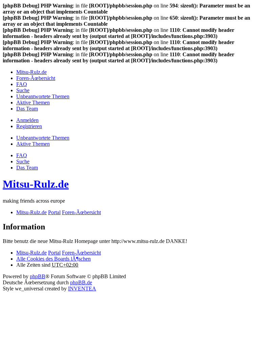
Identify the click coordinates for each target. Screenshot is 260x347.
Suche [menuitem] (22, 90)
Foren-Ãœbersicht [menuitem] (35, 78)
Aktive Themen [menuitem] (33, 102)
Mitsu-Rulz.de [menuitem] (31, 72)
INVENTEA (82, 288)
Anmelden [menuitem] (27, 120)
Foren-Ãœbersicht (81, 253)
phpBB (37, 276)
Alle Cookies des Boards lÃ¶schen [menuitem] (53, 259)
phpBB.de (81, 282)
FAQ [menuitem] (21, 84)
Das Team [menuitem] (27, 108)
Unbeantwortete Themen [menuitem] (42, 96)
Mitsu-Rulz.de (36, 184)
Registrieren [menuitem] (29, 126)
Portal (54, 212)
